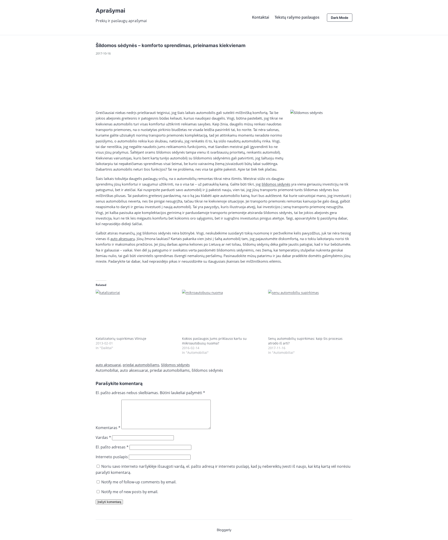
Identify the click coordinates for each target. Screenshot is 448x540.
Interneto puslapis (112, 456)
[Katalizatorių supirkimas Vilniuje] (136, 313)
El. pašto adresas (112, 447)
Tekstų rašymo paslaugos (297, 17)
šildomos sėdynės (276, 184)
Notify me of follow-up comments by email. (138, 482)
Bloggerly (224, 530)
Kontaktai (260, 17)
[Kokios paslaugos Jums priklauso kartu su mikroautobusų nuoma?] (223, 313)
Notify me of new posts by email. (129, 491)
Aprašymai (110, 10)
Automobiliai (107, 370)
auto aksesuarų (122, 238)
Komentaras (108, 427)
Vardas (103, 437)
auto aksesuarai (108, 364)
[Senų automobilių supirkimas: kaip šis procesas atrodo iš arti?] (309, 313)
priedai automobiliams (141, 364)
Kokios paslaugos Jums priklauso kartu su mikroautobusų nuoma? (214, 340)
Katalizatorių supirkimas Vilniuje (121, 338)
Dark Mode (339, 18)
